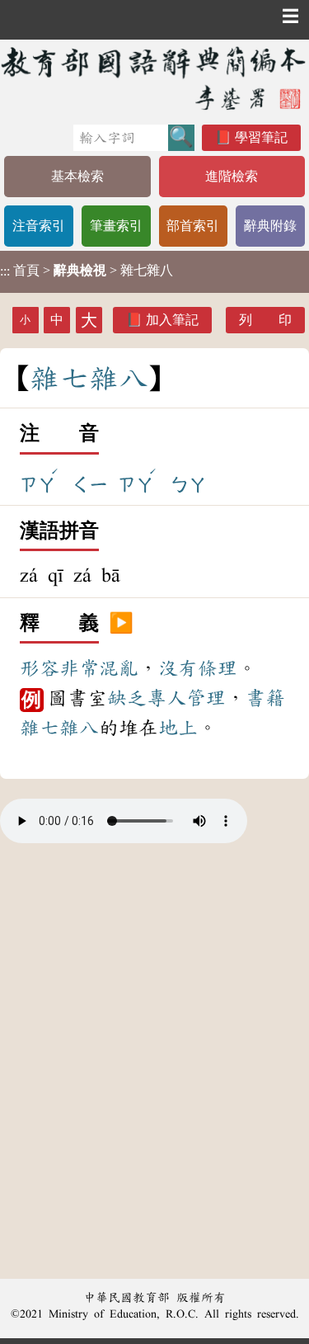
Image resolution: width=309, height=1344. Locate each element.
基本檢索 (77, 176)
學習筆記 (261, 137)
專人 (166, 698)
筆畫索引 (116, 226)
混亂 (118, 668)
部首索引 (192, 226)
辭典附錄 (270, 226)
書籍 (265, 698)
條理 (217, 668)
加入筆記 (172, 320)
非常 (79, 668)
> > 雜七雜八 (86, 270)
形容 (39, 668)
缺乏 (127, 698)
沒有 (178, 668)
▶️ (121, 624)
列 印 (265, 320)
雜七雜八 (59, 728)
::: (5, 272)
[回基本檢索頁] (154, 78)
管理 (206, 698)
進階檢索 (231, 176)
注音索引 (38, 226)
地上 (178, 728)
